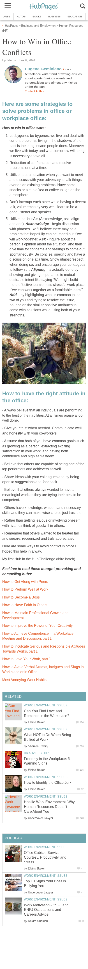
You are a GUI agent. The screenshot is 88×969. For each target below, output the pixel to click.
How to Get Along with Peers (25, 582)
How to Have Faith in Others (24, 605)
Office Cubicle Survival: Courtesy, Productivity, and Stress (45, 857)
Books (36, 16)
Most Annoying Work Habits (24, 680)
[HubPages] (44, 7)
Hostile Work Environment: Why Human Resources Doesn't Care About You (49, 806)
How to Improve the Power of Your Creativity (37, 625)
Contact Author (34, 91)
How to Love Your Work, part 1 (26, 659)
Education (74, 16)
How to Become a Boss (21, 597)
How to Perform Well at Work (25, 589)
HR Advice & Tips (37, 753)
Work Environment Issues (45, 705)
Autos (21, 16)
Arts (6, 16)
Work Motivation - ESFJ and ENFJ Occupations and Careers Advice (46, 910)
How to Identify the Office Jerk (47, 782)
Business (54, 16)
